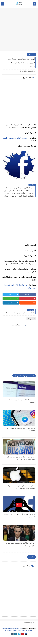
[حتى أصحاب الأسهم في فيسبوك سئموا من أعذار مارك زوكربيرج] (19, 533)
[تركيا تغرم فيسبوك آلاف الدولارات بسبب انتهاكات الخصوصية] (19, 504)
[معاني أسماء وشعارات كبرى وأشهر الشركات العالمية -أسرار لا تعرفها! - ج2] (19, 447)
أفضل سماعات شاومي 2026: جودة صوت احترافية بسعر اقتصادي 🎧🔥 (19, 188)
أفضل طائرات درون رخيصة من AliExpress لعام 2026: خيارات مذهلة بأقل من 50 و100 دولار (19, 193)
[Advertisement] (19, 30)
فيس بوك (31, 54)
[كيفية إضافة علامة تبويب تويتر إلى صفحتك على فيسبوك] (19, 389)
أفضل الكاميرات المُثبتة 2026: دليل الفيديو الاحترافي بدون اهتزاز (19, 190)
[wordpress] (15, 634)
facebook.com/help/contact (15, 138)
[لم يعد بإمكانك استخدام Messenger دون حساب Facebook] (19, 418)
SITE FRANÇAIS (29, 623)
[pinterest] (22, 634)
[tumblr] (12, 634)
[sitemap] (26, 634)
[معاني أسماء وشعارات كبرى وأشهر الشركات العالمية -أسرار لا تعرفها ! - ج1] (19, 475)
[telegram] (19, 634)
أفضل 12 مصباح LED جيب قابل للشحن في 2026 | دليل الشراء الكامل (19, 196)
